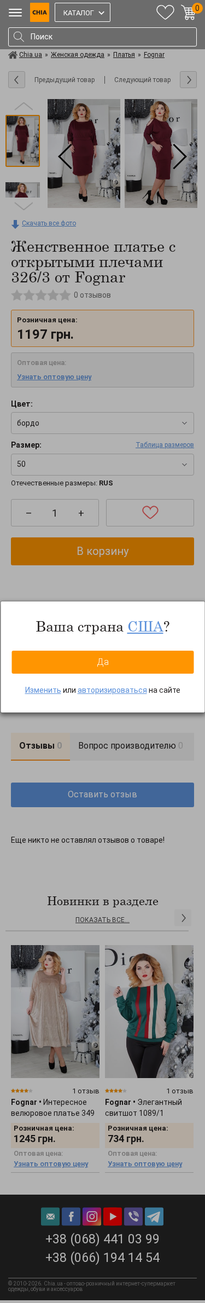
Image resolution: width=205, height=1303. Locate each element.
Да (103, 662)
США (145, 626)
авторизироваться (112, 690)
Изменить (43, 690)
